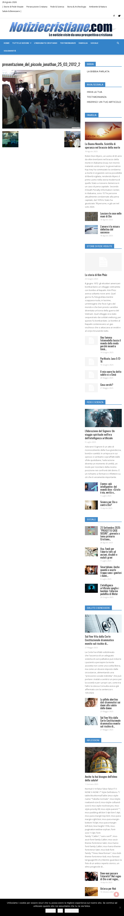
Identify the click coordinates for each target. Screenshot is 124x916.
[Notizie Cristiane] (62, 29)
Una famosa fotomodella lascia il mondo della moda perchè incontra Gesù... (110, 343)
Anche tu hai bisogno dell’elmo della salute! (101, 778)
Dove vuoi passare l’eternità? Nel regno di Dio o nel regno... (110, 876)
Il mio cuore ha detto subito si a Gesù (110, 373)
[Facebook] (114, 16)
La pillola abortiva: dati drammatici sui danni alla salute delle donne (110, 703)
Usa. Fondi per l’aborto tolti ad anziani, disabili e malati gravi (108, 553)
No (60, 910)
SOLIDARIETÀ (10, 51)
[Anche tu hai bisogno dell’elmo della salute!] (103, 760)
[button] (118, 43)
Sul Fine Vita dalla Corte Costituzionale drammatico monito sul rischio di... (99, 640)
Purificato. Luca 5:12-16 (110, 360)
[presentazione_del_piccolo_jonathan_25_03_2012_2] (41, 127)
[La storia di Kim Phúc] (103, 262)
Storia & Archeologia (76, 6)
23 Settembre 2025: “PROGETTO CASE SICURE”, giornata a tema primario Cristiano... (110, 533)
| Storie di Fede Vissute (12, 6)
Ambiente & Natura (98, 6)
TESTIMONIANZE (68, 43)
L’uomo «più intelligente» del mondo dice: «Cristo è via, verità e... (110, 488)
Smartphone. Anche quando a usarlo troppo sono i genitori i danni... (111, 571)
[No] (120, 907)
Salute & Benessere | (11, 11)
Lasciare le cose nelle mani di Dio (110, 214)
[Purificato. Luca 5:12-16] (91, 361)
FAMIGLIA (83, 43)
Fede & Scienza (57, 6)
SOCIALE (94, 43)
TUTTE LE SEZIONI (20, 43)
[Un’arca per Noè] (91, 891)
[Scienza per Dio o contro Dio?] (91, 505)
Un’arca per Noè (108, 889)
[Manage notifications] (116, 894)
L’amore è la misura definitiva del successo (110, 229)
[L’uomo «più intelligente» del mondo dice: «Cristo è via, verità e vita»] (91, 486)
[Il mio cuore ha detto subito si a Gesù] (91, 374)
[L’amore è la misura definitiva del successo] (91, 229)
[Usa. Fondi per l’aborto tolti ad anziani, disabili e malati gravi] (91, 551)
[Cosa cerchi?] (91, 387)
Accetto (51, 910)
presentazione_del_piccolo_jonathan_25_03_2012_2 (41, 64)
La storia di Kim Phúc (96, 275)
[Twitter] (119, 16)
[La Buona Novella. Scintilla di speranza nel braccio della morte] (103, 131)
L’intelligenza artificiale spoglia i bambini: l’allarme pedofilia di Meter (109, 589)
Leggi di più (72, 910)
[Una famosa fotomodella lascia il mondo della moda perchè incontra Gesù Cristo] (91, 340)
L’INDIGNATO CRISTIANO (45, 43)
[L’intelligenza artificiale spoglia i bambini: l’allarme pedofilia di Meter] (91, 588)
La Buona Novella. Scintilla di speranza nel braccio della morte (102, 145)
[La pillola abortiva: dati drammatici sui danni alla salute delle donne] (91, 702)
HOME (6, 43)
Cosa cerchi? (106, 385)
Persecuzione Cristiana (36, 6)
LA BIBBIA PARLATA (98, 71)
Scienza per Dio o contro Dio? (108, 503)
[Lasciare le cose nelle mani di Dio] (91, 216)
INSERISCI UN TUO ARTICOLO (104, 101)
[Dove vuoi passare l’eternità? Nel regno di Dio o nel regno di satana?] (91, 876)
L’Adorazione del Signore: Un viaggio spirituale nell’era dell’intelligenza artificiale (100, 434)
